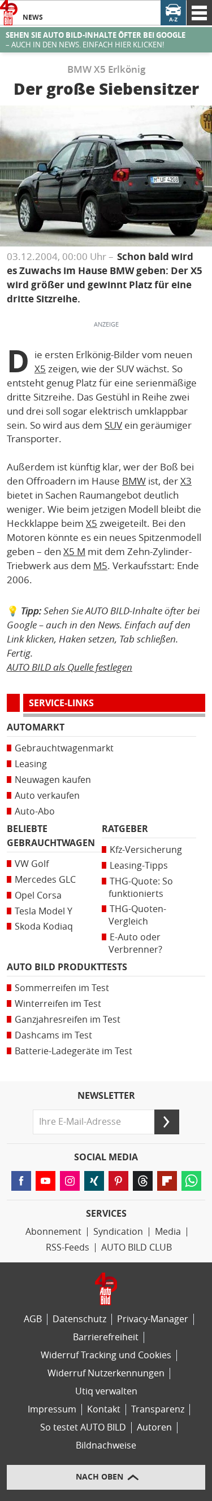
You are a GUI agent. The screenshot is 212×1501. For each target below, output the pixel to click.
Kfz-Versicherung (146, 849)
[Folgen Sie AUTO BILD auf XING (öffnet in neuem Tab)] (94, 1181)
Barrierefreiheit (106, 1337)
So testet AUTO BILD (83, 1427)
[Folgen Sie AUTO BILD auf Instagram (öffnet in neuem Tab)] (70, 1181)
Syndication (118, 1231)
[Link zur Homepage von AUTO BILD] (9, 12)
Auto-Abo (35, 811)
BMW (134, 481)
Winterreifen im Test (58, 1003)
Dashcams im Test (53, 1035)
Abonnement (53, 1231)
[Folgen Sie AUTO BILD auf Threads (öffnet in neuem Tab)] (143, 1181)
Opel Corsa (38, 895)
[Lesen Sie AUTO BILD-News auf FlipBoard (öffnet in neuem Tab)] (167, 1181)
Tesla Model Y (43, 911)
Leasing (31, 764)
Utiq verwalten (106, 1391)
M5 (100, 565)
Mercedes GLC (45, 879)
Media (168, 1231)
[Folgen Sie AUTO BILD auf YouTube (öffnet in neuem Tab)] (45, 1181)
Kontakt (103, 1409)
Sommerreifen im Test (62, 988)
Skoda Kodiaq (44, 926)
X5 (40, 369)
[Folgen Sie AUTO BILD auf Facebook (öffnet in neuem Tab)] (21, 1181)
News (33, 17)
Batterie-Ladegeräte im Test (73, 1051)
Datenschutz (79, 1319)
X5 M (74, 551)
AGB (33, 1319)
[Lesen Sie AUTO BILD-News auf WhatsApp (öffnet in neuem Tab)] (191, 1181)
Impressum (52, 1409)
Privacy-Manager (152, 1319)
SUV (113, 425)
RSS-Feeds (67, 1247)
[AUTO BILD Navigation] (199, 12)
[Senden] (166, 1122)
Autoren (154, 1427)
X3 (186, 481)
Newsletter (106, 1096)
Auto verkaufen (47, 795)
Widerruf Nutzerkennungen (106, 1373)
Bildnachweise (106, 1445)
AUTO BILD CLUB (136, 1247)
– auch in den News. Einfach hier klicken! (95, 40)
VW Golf (32, 864)
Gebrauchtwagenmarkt (64, 748)
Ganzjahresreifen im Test (67, 1019)
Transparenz (157, 1409)
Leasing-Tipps (139, 865)
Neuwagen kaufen (53, 779)
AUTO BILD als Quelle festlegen (69, 667)
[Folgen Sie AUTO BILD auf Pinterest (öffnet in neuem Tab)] (118, 1181)
